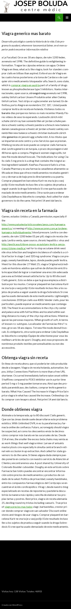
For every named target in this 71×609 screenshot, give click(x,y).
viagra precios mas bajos (19, 506)
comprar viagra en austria (25, 85)
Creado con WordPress (12, 605)
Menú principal (67, 18)
